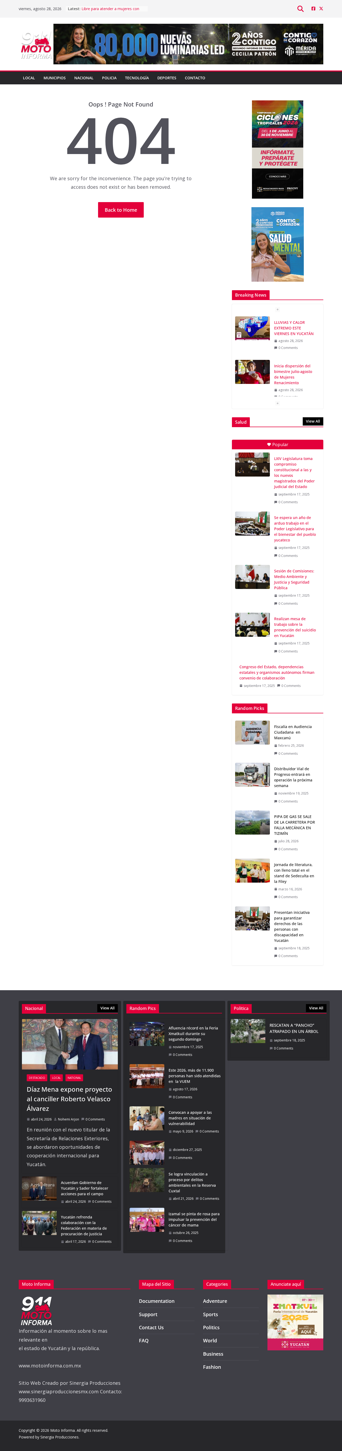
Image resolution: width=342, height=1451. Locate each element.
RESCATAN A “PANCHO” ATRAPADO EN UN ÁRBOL (294, 1028)
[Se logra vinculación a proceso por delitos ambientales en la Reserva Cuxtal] (147, 1186)
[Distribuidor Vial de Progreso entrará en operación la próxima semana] (252, 785)
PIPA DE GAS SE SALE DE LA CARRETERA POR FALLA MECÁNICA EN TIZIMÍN (294, 825)
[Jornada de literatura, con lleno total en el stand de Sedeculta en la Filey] (252, 881)
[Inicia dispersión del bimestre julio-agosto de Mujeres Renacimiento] (252, 372)
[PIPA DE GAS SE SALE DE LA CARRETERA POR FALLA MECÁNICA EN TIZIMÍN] (252, 833)
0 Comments (288, 347)
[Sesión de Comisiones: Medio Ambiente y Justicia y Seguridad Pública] (252, 577)
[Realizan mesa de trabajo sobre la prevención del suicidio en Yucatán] (252, 625)
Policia (109, 77)
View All (313, 421)
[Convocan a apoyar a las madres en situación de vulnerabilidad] (147, 1122)
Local (29, 77)
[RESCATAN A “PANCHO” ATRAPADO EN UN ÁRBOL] (248, 1038)
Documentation (156, 1301)
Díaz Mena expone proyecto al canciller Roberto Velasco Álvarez (69, 1099)
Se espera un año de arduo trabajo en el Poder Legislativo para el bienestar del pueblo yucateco (295, 528)
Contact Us (151, 1327)
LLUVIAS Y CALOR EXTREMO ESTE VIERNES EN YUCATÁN (111, 11)
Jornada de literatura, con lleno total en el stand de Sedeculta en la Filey (294, 873)
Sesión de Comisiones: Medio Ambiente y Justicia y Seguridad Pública (294, 579)
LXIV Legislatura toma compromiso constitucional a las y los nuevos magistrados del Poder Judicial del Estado (294, 472)
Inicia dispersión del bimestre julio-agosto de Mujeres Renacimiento (293, 374)
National (74, 1078)
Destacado (37, 1078)
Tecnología (137, 77)
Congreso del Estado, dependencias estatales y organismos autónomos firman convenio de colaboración (276, 672)
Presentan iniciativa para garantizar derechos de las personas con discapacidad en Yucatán (292, 926)
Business (213, 1354)
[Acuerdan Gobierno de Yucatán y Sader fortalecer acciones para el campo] (39, 1192)
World (210, 1340)
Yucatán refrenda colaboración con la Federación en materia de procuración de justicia (84, 1225)
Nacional (84, 77)
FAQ (144, 1340)
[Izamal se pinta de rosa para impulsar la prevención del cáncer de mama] (147, 1227)
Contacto (195, 77)
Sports (210, 1314)
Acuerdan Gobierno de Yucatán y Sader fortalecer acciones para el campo (84, 1188)
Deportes (166, 77)
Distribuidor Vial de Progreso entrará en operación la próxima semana (293, 777)
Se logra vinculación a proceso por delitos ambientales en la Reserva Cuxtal (192, 1182)
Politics (211, 1327)
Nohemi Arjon (68, 1119)
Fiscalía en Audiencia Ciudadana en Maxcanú (293, 732)
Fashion (212, 1367)
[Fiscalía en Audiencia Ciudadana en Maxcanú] (252, 740)
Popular (280, 444)
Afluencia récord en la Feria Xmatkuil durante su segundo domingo (193, 1033)
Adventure (215, 1301)
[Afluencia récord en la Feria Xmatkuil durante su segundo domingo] (147, 1041)
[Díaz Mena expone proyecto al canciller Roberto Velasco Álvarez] (70, 1044)
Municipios (55, 77)
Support (148, 1314)
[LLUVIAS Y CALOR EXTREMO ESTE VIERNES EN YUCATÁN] (252, 328)
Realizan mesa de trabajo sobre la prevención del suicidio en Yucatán (295, 627)
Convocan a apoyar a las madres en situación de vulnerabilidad (190, 1118)
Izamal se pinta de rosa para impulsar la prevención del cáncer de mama (194, 1219)
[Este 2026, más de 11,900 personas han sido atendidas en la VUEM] (147, 1083)
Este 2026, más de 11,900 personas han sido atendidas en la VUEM (195, 1076)
